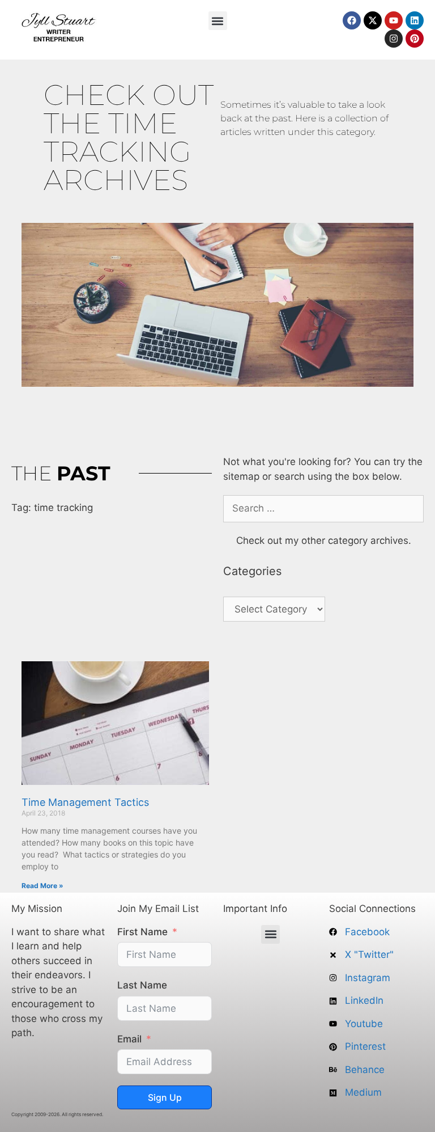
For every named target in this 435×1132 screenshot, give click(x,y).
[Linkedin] (415, 20)
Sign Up (165, 1097)
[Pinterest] (415, 38)
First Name (142, 931)
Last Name (142, 985)
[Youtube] (394, 20)
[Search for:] (323, 508)
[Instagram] (394, 38)
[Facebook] (352, 20)
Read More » (42, 885)
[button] (217, 20)
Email (129, 1039)
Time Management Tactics (85, 802)
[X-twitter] (373, 20)
